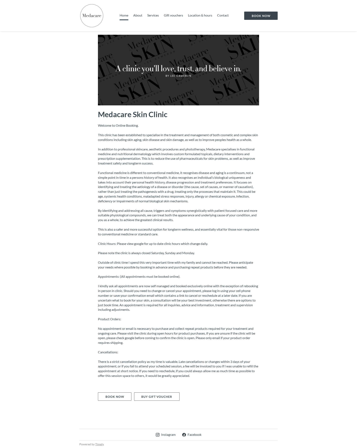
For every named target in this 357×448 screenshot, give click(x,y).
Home (124, 15)
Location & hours (200, 15)
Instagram (168, 434)
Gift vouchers (173, 15)
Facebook (194, 434)
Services (153, 15)
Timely (99, 444)
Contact (223, 15)
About (137, 15)
